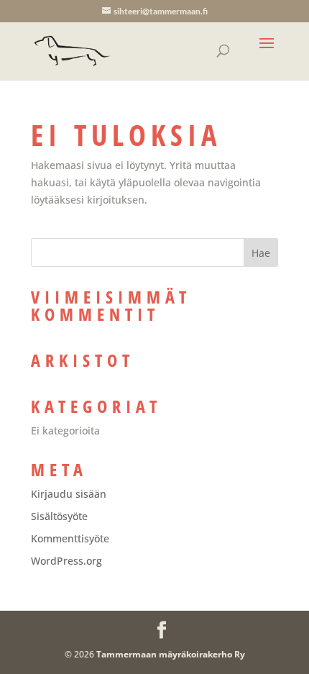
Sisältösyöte (59, 516)
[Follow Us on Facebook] (161, 630)
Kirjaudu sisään (68, 494)
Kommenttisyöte (70, 538)
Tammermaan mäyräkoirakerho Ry (170, 654)
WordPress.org (66, 561)
